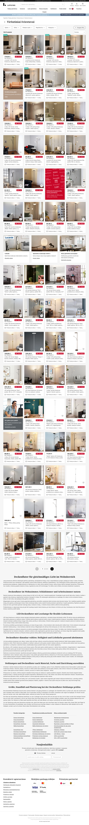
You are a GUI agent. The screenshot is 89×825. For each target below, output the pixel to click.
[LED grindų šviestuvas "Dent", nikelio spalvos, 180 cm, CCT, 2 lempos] (76, 314)
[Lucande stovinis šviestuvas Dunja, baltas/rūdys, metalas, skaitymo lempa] (34, 50)
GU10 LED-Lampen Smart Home (62, 731)
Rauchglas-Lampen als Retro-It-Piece (64, 724)
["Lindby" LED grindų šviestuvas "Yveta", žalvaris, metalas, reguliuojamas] (55, 117)
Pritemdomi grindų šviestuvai (40, 736)
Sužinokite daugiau (66, 260)
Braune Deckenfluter (19, 721)
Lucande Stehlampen (37, 721)
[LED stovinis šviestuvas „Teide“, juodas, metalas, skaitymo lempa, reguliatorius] (34, 481)
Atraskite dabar (9, 258)
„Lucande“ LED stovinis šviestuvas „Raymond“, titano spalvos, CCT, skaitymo (12, 61)
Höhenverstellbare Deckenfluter (22, 736)
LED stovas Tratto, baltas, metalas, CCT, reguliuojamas (74, 491)
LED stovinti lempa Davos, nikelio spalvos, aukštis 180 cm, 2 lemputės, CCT (33, 558)
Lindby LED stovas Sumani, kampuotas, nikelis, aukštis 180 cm (12, 458)
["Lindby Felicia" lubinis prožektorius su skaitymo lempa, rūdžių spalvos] (76, 280)
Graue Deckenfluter (19, 719)
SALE (70, 8)
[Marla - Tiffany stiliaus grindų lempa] (13, 514)
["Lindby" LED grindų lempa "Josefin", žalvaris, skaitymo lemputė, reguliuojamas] (34, 414)
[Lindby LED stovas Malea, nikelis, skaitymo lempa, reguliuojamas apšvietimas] (13, 481)
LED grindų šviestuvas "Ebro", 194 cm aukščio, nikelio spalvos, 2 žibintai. (75, 391)
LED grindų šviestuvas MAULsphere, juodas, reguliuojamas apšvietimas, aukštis (74, 558)
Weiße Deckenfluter (19, 726)
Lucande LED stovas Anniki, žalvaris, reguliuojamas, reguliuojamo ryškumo (53, 161)
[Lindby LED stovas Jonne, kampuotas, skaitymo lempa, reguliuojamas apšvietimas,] (13, 117)
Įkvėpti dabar (36, 258)
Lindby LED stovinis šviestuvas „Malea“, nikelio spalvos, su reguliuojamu (12, 227)
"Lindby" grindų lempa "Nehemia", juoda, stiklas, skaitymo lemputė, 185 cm (74, 94)
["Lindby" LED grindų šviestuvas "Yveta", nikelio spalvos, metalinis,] (76, 184)
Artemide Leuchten (59, 719)
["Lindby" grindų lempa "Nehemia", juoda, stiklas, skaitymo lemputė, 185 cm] (76, 84)
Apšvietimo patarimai (9, 804)
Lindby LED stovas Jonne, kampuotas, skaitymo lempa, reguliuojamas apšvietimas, (12, 127)
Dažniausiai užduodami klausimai (12, 785)
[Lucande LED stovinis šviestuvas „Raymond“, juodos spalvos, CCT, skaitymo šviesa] (34, 84)
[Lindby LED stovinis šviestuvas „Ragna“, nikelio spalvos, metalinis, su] (34, 184)
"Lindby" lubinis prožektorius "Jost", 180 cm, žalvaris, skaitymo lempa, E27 (12, 558)
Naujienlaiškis (6, 799)
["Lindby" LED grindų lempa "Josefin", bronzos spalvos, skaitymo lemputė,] (55, 217)
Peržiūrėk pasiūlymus (41, 15)
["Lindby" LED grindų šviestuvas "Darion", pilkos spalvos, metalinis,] (13, 280)
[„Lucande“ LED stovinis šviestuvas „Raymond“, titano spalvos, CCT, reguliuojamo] (55, 50)
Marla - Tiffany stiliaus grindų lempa (12, 523)
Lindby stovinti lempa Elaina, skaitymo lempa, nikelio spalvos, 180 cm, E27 (33, 161)
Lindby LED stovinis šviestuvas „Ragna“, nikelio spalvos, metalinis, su (33, 194)
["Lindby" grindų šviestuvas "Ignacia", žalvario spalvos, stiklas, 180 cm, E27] (55, 380)
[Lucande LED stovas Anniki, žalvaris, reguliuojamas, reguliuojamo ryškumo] (55, 150)
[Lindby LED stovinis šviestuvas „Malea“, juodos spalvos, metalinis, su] (34, 514)
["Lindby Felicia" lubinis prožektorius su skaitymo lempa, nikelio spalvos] (55, 481)
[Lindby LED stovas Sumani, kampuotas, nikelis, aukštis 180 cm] (13, 447)
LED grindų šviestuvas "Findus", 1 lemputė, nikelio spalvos (34, 357)
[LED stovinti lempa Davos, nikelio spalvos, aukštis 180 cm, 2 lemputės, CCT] (34, 547)
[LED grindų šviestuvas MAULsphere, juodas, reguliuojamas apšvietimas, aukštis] (76, 547)
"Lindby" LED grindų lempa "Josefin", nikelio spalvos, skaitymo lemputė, (32, 127)
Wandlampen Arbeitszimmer (61, 717)
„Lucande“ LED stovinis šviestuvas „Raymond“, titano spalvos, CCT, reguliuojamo (54, 61)
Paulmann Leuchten (59, 721)
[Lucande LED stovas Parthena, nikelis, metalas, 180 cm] (55, 84)
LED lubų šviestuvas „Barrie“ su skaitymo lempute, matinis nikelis (54, 524)
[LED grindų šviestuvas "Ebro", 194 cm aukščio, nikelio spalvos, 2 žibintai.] (76, 380)
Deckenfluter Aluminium (20, 724)
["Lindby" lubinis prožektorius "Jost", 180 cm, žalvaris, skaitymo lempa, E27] (13, 547)
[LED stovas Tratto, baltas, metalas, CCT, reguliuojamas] (76, 481)
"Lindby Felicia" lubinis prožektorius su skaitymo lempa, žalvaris (34, 458)
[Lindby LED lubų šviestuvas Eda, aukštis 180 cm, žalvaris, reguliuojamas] (76, 150)
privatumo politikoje (56, 769)
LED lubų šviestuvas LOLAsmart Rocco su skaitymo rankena (33, 391)
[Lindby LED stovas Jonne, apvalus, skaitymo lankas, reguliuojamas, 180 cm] (76, 414)
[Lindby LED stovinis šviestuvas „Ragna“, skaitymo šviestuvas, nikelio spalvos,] (76, 117)
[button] (20, 52)
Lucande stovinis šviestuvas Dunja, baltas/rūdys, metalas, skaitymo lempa (33, 61)
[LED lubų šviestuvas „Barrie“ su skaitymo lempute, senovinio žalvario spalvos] (76, 347)
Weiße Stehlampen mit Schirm (40, 726)
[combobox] (42, 4)
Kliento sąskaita (7, 801)
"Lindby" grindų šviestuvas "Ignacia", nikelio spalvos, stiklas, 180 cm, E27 (13, 194)
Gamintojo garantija (8, 806)
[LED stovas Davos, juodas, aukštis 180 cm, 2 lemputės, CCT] (55, 280)
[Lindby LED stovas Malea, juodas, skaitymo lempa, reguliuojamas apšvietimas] (76, 217)
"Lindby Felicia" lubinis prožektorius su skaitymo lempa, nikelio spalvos (54, 491)
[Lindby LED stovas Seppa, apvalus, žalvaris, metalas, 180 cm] (13, 347)
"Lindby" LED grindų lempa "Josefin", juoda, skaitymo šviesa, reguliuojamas (55, 357)
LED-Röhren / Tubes (59, 734)
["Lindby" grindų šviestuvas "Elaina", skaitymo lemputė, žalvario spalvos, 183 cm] (34, 217)
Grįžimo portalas (7, 797)
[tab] (7, 27)
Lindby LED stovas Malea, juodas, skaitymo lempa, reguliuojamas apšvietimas (74, 227)
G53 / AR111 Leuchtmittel (60, 738)
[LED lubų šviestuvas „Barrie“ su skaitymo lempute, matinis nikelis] (55, 514)
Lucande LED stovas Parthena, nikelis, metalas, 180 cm (54, 94)
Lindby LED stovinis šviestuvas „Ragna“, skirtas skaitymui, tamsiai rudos (12, 161)
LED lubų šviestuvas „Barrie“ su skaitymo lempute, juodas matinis (75, 458)
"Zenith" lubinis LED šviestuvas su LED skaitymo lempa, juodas (54, 457)
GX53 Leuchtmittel (59, 736)
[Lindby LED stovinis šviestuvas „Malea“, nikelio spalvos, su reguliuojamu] (13, 217)
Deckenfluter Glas (18, 738)
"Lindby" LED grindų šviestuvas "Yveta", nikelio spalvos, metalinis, (75, 194)
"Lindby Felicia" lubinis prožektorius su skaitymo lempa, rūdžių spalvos (75, 291)
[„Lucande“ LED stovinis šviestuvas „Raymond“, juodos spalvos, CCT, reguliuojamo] (76, 50)
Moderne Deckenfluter (19, 734)
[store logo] (9, 4)
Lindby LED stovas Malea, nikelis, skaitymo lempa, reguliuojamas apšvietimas (11, 491)
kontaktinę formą (36, 769)
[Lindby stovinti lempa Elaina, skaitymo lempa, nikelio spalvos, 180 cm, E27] (34, 150)
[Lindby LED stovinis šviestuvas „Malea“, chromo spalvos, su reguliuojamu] (13, 314)
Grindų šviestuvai (20, 18)
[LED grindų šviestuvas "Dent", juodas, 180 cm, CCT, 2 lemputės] (13, 380)
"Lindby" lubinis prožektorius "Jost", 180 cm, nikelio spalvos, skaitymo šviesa (54, 324)
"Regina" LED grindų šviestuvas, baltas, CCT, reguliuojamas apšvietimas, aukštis (54, 424)
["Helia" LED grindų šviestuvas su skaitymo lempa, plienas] (76, 514)
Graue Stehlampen (37, 717)
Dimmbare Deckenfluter (20, 731)
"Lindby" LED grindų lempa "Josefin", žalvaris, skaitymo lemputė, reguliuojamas (32, 424)
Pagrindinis (5, 18)
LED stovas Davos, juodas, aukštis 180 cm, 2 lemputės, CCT (55, 291)
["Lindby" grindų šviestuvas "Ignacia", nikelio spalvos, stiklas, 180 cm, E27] (13, 184)
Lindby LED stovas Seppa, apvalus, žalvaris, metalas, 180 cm (12, 357)
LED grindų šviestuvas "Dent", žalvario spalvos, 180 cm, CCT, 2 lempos (55, 558)
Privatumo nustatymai (23, 815)
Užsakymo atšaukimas (9, 782)
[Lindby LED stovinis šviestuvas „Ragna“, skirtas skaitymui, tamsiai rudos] (13, 150)
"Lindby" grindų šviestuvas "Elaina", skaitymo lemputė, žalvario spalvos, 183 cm (32, 227)
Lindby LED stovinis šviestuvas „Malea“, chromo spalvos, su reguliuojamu (12, 324)
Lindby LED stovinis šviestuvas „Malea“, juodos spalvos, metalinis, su (33, 524)
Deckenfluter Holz (18, 729)
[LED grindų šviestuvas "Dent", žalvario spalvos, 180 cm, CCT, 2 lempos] (55, 547)
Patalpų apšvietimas (12, 18)
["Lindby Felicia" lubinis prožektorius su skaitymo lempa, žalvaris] (34, 447)
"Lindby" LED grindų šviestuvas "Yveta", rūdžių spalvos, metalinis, (33, 324)
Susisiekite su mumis (10, 427)
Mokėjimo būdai (7, 792)
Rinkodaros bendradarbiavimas (11, 789)
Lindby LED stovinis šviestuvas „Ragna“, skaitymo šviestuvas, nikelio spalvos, (75, 127)
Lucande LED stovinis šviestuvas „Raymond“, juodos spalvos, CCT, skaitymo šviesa (34, 94)
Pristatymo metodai (8, 794)
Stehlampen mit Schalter (38, 738)
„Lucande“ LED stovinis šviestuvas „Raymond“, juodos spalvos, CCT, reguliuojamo (75, 61)
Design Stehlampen (37, 719)
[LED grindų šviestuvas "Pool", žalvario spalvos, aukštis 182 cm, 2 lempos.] (34, 280)
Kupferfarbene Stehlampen (39, 731)
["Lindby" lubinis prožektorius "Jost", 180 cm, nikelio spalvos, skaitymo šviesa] (55, 314)
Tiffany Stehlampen (37, 729)
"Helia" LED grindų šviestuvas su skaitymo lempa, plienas (75, 524)
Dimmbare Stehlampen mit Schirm (41, 734)
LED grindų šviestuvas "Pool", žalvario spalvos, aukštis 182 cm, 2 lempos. (34, 291)
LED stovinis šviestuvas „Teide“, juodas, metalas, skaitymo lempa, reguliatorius (33, 490)
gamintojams (58, 770)
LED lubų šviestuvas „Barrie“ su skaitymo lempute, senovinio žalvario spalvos (75, 357)
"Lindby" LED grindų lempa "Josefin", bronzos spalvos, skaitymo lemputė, (53, 227)
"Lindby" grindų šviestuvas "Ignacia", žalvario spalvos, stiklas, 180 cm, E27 (53, 391)
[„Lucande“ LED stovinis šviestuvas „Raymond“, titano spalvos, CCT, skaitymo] (13, 50)
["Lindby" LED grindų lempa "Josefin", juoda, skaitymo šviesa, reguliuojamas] (55, 347)
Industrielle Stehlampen (38, 724)
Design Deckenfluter (19, 717)
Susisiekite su (6, 787)
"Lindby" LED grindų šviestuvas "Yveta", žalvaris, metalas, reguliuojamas (54, 127)
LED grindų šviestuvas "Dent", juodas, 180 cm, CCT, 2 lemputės (13, 391)
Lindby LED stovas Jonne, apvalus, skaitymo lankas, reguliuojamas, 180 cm (74, 424)
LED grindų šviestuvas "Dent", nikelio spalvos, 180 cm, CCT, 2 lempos (75, 324)
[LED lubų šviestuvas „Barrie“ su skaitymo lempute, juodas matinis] (76, 447)
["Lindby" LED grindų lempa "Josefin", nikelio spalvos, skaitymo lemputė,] (34, 117)
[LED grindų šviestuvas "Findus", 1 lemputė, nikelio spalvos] (34, 347)
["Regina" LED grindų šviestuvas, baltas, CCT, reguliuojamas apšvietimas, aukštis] (55, 414)
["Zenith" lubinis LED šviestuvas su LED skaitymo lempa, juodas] (55, 447)
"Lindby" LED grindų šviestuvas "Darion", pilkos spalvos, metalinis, (12, 291)
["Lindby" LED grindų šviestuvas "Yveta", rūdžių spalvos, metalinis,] (34, 314)
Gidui (6, 96)
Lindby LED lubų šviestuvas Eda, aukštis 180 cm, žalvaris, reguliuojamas (75, 161)
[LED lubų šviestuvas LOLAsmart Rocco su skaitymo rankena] (34, 380)
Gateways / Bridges (59, 729)
